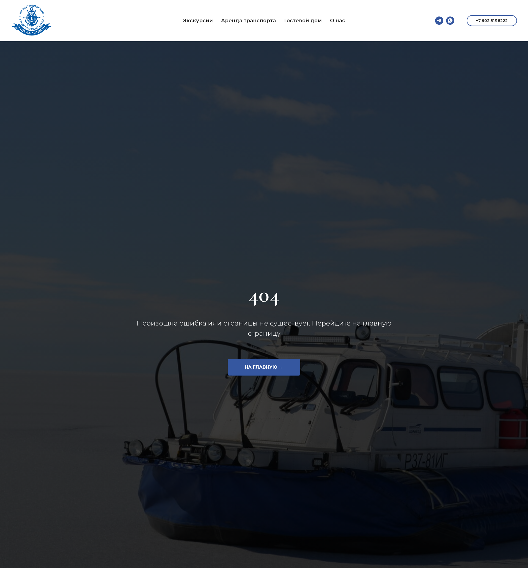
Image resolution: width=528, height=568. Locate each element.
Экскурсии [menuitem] (198, 21)
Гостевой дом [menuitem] (303, 21)
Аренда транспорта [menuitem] (248, 21)
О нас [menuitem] (337, 21)
